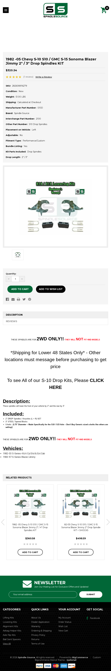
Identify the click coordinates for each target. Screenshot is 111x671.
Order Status (64, 622)
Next (108, 522)
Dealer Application (40, 622)
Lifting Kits (8, 617)
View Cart (63, 630)
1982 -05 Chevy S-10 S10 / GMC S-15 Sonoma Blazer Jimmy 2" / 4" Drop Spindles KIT (30, 527)
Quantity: (11, 273)
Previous (2, 522)
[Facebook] (7, 299)
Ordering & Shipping (41, 630)
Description (14, 314)
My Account (64, 617)
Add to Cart (30, 552)
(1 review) (28, 76)
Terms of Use (38, 643)
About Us (36, 617)
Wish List (63, 626)
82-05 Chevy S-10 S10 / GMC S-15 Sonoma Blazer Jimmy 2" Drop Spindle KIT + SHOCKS (80, 527)
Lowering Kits (10, 622)
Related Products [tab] (19, 477)
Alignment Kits (10, 626)
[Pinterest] (29, 299)
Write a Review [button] (43, 77)
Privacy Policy (38, 635)
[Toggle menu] (6, 10)
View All (7, 643)
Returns (35, 639)
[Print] (18, 299)
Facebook (95, 618)
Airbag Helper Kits (12, 630)
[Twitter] (24, 299)
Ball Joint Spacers (12, 639)
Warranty (35, 626)
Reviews (11, 321)
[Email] (13, 299)
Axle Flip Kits (9, 635)
